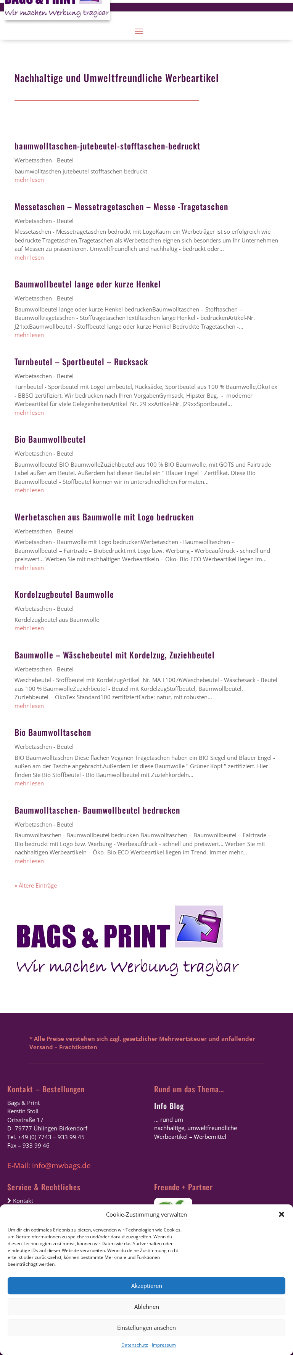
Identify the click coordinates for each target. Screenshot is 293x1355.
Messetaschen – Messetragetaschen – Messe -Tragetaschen (121, 206)
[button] (281, 1214)
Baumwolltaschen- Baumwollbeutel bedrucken (97, 810)
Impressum (164, 1345)
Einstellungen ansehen (146, 1327)
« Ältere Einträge (35, 885)
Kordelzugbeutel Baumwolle (64, 594)
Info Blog (169, 1105)
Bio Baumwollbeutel (50, 439)
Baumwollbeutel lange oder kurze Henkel (87, 284)
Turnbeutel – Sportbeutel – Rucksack (81, 361)
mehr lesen (29, 179)
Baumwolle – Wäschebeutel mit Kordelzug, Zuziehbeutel (114, 655)
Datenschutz (134, 1345)
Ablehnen (146, 1306)
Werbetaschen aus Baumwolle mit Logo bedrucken (104, 517)
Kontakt (22, 1200)
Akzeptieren (146, 1285)
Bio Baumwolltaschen (52, 732)
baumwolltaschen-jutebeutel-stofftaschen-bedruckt (107, 146)
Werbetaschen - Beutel (44, 160)
